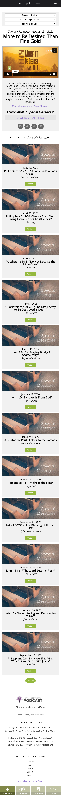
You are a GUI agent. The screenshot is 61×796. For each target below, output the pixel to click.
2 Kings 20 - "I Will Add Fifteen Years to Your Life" (30, 727)
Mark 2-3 (30, 775)
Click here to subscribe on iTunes (30, 707)
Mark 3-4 (30, 771)
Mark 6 (31, 765)
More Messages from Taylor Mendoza (30, 106)
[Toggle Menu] (56, 3)
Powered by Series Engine (30, 689)
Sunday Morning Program (32, 117)
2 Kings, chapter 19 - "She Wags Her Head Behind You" (30, 741)
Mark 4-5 (30, 768)
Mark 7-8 (30, 761)
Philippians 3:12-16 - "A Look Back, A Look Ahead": (30, 737)
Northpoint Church (30, 3)
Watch (30, 184)
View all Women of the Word (30, 781)
